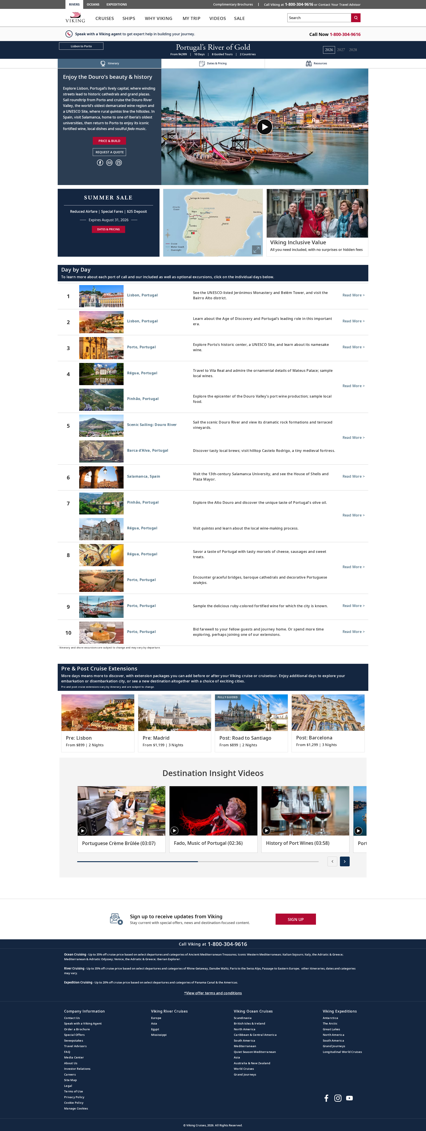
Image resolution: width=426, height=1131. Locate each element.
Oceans (93, 4)
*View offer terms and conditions (213, 993)
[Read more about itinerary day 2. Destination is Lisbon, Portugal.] (213, 322)
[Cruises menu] (119, 18)
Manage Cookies (76, 1108)
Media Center (74, 1057)
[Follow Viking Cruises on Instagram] (337, 1098)
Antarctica (330, 1018)
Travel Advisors (75, 1046)
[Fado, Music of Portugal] (213, 810)
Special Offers (74, 1035)
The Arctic (330, 1023)
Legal (68, 1086)
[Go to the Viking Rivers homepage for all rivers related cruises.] (75, 17)
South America (244, 1040)
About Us (70, 1063)
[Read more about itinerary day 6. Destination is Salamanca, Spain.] (213, 477)
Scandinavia (243, 1018)
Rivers (74, 4)
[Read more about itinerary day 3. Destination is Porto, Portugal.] (213, 348)
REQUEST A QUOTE (110, 152)
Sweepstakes (73, 1040)
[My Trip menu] (206, 18)
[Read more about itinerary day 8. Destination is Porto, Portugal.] (213, 582)
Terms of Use (73, 1091)
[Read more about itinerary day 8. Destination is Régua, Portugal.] (213, 555)
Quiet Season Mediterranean (255, 1052)
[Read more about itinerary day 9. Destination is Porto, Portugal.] (213, 607)
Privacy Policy (74, 1097)
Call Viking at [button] (312, 4)
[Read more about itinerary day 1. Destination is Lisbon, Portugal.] (213, 296)
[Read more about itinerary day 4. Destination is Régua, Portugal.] (213, 374)
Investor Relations (77, 1069)
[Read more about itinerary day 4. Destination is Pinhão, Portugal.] (213, 401)
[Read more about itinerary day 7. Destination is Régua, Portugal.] (213, 530)
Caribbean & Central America (255, 1035)
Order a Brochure (77, 1029)
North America (244, 1029)
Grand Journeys (245, 1074)
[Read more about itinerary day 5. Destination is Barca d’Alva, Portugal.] (213, 452)
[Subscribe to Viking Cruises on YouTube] (349, 1098)
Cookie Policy (73, 1103)
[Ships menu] (140, 18)
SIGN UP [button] (296, 919)
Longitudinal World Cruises (342, 1052)
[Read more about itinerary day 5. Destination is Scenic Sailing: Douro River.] (213, 426)
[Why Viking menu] (179, 18)
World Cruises (244, 1069)
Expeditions (116, 4)
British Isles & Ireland (249, 1023)
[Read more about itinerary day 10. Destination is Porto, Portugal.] (213, 633)
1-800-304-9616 (345, 34)
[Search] (356, 17)
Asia (154, 1023)
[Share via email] (109, 163)
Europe (156, 1018)
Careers (70, 1074)
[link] (104, 19)
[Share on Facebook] (100, 163)
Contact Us (72, 1018)
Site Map (70, 1080)
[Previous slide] (332, 861)
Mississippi (159, 1035)
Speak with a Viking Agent (83, 1023)
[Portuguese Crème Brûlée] (121, 811)
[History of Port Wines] (305, 810)
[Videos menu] (231, 18)
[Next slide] (345, 861)
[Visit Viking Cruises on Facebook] (326, 1098)
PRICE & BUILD (109, 141)
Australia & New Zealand (252, 1063)
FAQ (67, 1052)
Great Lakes (331, 1029)
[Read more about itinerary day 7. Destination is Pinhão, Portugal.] (213, 503)
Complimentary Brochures (233, 4)
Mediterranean (245, 1046)
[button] (119, 163)
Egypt (155, 1029)
